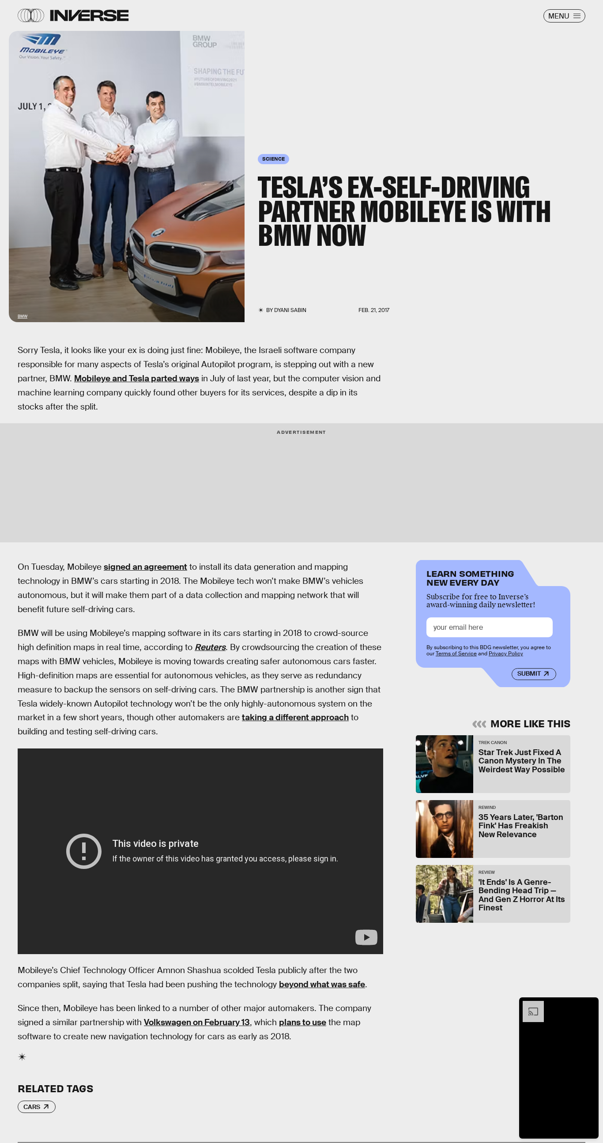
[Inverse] (89, 15)
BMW (22, 316)
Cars (31, 1107)
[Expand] (529, 1005)
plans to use (302, 1022)
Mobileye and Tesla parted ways (136, 378)
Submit (529, 674)
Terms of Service (456, 654)
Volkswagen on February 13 (197, 1022)
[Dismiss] (589, 1005)
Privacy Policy (506, 654)
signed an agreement (145, 566)
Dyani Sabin (290, 310)
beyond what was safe (322, 984)
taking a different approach (295, 717)
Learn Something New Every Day (470, 577)
